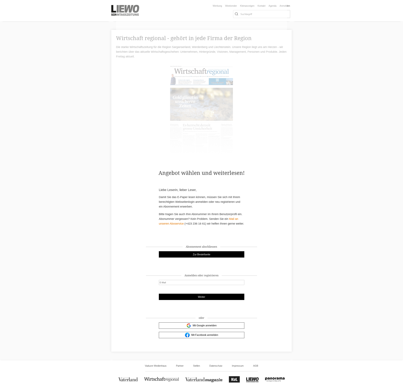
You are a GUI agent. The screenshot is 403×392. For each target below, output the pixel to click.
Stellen (196, 365)
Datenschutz (215, 365)
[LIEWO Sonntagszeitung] (252, 381)
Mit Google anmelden (205, 325)
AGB (255, 365)
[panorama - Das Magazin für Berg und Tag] (275, 381)
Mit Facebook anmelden (204, 335)
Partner (180, 365)
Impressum (238, 365)
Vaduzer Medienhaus (156, 365)
